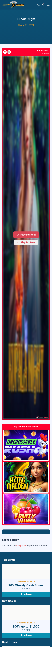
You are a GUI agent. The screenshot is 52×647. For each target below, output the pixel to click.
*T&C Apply (26, 588)
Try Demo (26, 445)
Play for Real (28, 234)
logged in (21, 545)
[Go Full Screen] (9, 52)
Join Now (26, 594)
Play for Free (28, 242)
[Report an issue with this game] (5, 52)
